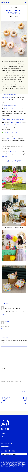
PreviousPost (5, 399)
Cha (6, 307)
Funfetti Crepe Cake (9, 108)
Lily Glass (10, 151)
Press (3, 440)
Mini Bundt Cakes (11, 138)
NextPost (24, 399)
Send (23, 391)
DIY (12, 7)
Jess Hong (4, 156)
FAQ (2, 436)
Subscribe (25, 454)
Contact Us (6, 446)
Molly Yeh (6, 124)
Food (15, 7)
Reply (2, 314)
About (3, 433)
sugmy (7, 321)
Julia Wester (6, 154)
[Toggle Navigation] (25, 2)
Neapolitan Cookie (7, 97)
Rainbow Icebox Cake (16, 122)
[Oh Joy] (5, 2)
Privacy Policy (7, 443)
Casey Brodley (17, 151)
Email (3, 368)
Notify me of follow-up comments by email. (13, 384)
